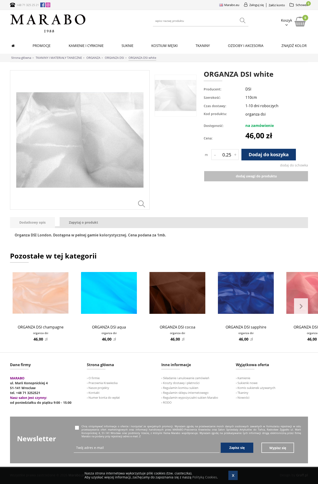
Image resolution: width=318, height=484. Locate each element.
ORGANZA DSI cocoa (177, 327)
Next (301, 306)
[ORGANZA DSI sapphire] (246, 293)
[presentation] (32, 222)
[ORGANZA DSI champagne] (40, 293)
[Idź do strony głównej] (48, 32)
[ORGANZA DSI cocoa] (177, 293)
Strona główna (21, 58)
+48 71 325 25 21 (28, 5)
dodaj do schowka (294, 165)
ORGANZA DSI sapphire (246, 327)
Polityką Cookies (204, 477)
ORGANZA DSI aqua (109, 327)
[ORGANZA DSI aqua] (109, 293)
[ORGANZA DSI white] (80, 208)
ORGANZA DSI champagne (41, 327)
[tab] (35, 222)
